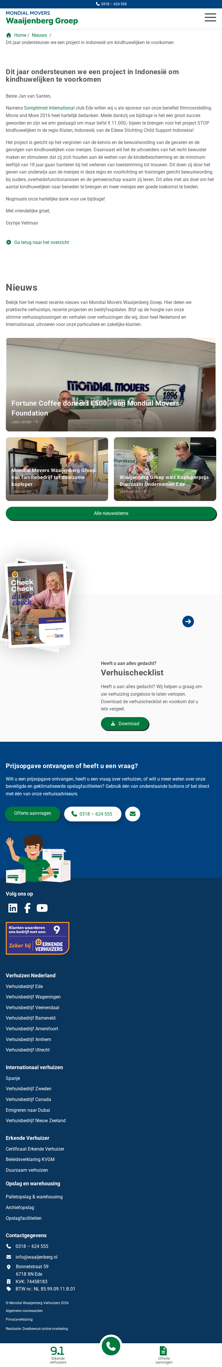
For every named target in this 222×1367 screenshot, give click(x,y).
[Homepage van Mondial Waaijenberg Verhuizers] (77, 18)
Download (128, 723)
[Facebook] (27, 908)
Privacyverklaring (19, 1319)
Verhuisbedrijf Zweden (28, 1088)
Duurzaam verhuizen (27, 1170)
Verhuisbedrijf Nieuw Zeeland (36, 1120)
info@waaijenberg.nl (37, 1257)
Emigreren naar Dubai (28, 1110)
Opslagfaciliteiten (24, 1218)
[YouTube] (42, 908)
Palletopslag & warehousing (34, 1197)
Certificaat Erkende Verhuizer (35, 1149)
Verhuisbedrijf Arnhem (28, 1039)
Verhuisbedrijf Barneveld (31, 1018)
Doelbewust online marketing (45, 1329)
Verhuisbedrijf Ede (24, 986)
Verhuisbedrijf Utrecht (28, 1050)
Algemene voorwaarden (24, 1311)
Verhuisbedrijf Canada (28, 1099)
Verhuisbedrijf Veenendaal (32, 1007)
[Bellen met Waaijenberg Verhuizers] (111, 1346)
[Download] (48, 669)
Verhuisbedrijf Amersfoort (32, 1028)
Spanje (13, 1078)
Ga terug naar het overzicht (41, 242)
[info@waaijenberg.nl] (132, 814)
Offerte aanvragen (32, 813)
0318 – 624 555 (95, 814)
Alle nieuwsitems (111, 513)
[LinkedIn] (13, 908)
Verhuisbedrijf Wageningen (33, 997)
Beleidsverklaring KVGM (30, 1159)
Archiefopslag (20, 1207)
